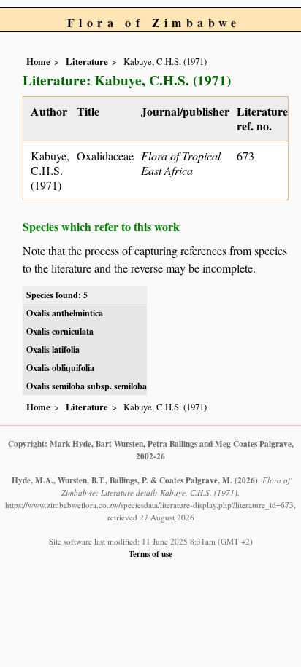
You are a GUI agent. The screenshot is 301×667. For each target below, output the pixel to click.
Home (38, 61)
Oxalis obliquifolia (60, 368)
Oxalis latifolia (53, 349)
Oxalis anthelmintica (64, 313)
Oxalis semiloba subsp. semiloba (86, 386)
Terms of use (150, 553)
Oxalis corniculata (60, 331)
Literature (87, 61)
